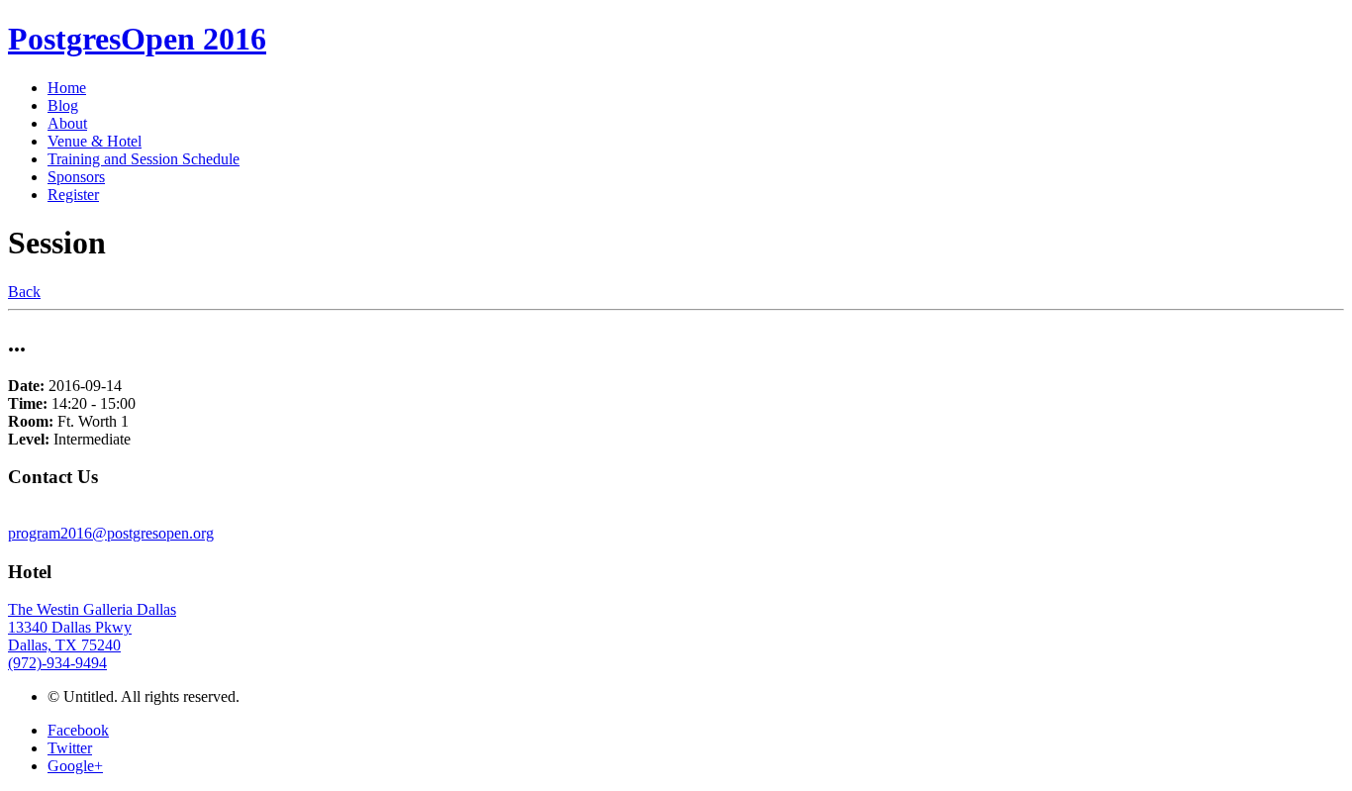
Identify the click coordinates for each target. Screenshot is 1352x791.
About (67, 123)
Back (24, 291)
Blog (63, 105)
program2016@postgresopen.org (111, 533)
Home (67, 87)
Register (73, 194)
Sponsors (76, 176)
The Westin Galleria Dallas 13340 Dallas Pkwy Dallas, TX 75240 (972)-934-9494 (92, 636)
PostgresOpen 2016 (137, 38)
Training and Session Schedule (144, 158)
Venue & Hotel (95, 141)
